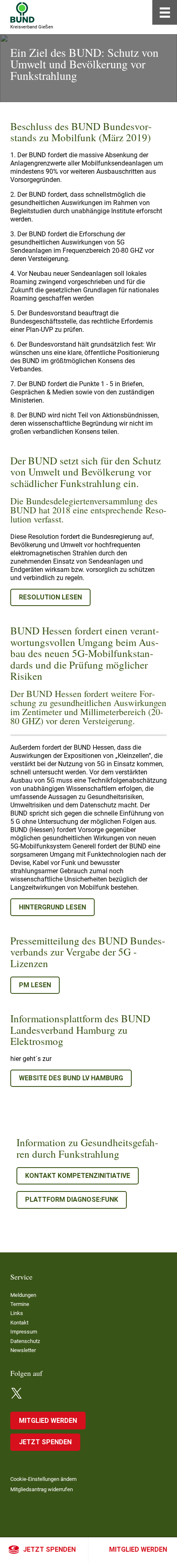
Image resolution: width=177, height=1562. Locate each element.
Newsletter (23, 1350)
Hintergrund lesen (52, 907)
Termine (19, 1304)
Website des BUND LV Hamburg (71, 1078)
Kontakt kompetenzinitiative (77, 1176)
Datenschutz (25, 1341)
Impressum (23, 1332)
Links (16, 1313)
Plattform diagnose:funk (71, 1199)
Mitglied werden (138, 1549)
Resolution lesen (50, 597)
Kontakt (19, 1323)
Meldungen (23, 1295)
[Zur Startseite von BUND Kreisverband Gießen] (22, 12)
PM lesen (35, 985)
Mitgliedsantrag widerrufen (41, 1489)
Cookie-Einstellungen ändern (43, 1479)
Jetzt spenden (49, 1549)
